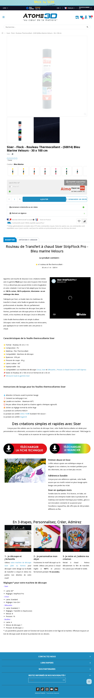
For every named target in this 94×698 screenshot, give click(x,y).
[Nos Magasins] (77, 17)
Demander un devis (77, 199)
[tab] (10, 239)
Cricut (39, 370)
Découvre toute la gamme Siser (18, 376)
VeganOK (23, 417)
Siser (44, 370)
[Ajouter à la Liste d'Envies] (79, 221)
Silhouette (51, 370)
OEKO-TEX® (24, 414)
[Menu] (4, 17)
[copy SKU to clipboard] (12, 154)
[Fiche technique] (25, 449)
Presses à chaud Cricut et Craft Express (71, 370)
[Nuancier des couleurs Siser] (70, 448)
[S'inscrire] (63, 680)
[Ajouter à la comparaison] (84, 221)
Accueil (2, 33)
